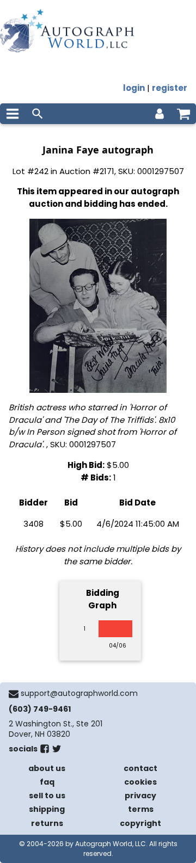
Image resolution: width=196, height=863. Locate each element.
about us (46, 768)
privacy (140, 795)
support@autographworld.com (79, 693)
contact (140, 768)
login (134, 88)
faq (47, 781)
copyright (140, 823)
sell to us (47, 795)
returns (47, 823)
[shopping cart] (183, 113)
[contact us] (14, 694)
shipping (47, 809)
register (169, 88)
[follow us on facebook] (45, 750)
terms (141, 809)
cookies (140, 781)
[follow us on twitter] (57, 750)
